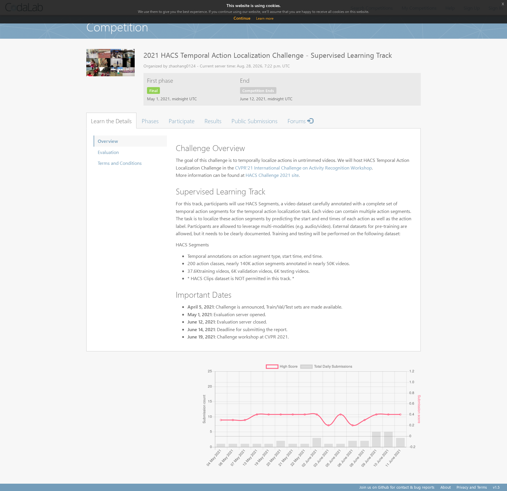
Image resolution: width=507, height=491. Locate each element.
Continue (242, 18)
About (445, 487)
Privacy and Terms (472, 487)
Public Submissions (254, 120)
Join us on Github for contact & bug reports (397, 487)
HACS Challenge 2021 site (272, 175)
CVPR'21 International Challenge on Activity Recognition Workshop (303, 168)
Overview (108, 141)
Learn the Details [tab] (111, 120)
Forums (297, 120)
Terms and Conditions (120, 163)
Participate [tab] (182, 120)
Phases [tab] (150, 120)
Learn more (264, 18)
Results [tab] (213, 120)
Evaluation (108, 152)
